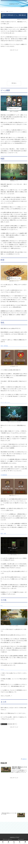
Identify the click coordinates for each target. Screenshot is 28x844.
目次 (13, 83)
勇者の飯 (10, 724)
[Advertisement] (14, 65)
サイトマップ (21, 839)
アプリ (15, 724)
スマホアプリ (4, 724)
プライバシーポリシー (7, 839)
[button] (25, 428)
